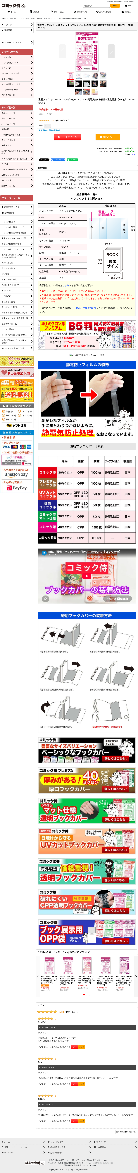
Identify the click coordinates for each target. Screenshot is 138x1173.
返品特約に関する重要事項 (50, 130)
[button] (62, 51)
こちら (132, 154)
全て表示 (125, 1132)
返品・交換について (86, 308)
